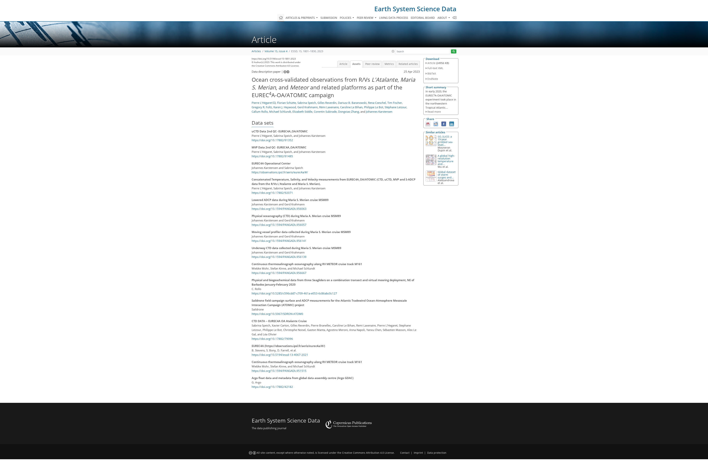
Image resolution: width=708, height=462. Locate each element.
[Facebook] (443, 124)
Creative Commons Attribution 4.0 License (368, 452)
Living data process (393, 18)
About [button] (443, 18)
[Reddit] (435, 124)
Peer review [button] (365, 18)
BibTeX (431, 73)
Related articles (408, 64)
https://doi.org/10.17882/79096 (272, 339)
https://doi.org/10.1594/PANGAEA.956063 (279, 209)
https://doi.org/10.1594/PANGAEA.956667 (279, 273)
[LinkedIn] (451, 124)
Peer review (372, 64)
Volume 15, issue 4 (276, 51)
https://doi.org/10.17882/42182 (272, 387)
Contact (404, 452)
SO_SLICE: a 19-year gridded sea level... (445, 141)
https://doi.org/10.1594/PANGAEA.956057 (279, 225)
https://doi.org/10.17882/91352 (272, 140)
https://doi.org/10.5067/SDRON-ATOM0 (277, 314)
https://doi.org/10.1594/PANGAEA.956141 (279, 241)
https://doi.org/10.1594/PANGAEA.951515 (279, 371)
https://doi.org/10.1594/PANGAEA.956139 (279, 257)
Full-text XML (435, 68)
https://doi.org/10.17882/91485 (272, 156)
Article (343, 64)
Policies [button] (346, 18)
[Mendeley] (427, 124)
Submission (328, 18)
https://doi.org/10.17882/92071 (272, 192)
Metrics (389, 64)
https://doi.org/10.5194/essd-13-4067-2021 (280, 355)
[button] (393, 51)
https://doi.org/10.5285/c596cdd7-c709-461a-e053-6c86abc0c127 (294, 293)
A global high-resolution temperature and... (446, 160)
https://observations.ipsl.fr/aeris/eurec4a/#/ (280, 172)
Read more (434, 111)
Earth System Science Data (415, 8)
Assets (356, 64)
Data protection (436, 452)
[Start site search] (453, 51)
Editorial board (423, 18)
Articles (256, 51)
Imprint (418, 452)
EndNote (432, 79)
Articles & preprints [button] (300, 18)
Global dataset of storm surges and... (447, 174)
